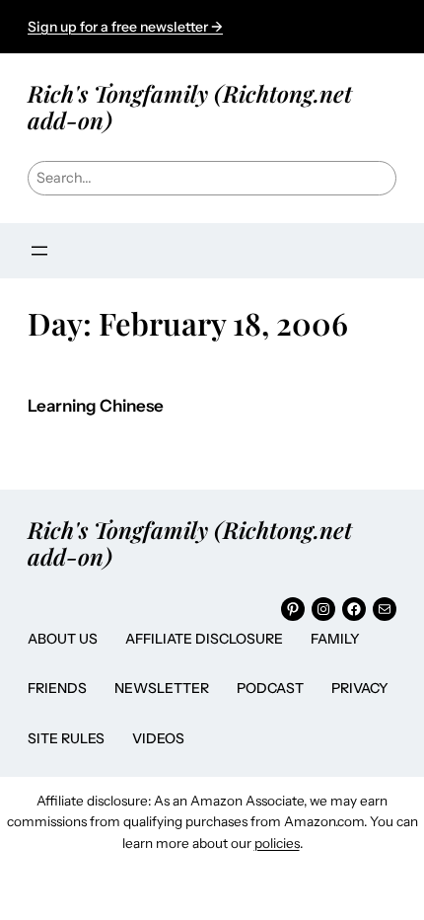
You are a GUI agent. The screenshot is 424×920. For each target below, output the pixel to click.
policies (277, 843)
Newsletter (161, 688)
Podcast (270, 688)
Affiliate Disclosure (204, 639)
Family (335, 639)
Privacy (360, 688)
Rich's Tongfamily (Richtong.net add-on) (190, 106)
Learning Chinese (96, 406)
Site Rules (66, 738)
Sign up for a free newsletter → (125, 27)
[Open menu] (39, 251)
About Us (63, 639)
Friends (57, 688)
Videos (158, 738)
